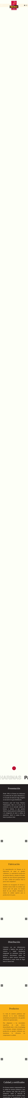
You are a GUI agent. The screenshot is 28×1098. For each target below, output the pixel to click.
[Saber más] (14, 768)
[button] (2, 841)
